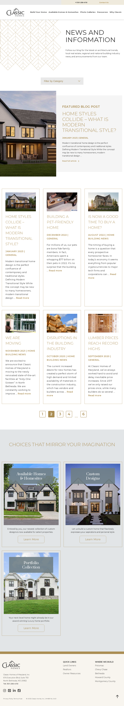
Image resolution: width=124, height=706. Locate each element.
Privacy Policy (8, 699)
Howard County (102, 677)
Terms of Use (18, 699)
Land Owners (69, 665)
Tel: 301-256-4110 (10, 684)
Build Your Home (38, 12)
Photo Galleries (88, 12)
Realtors (67, 669)
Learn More (31, 539)
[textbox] (62, 81)
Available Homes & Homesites (63, 12)
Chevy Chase (101, 669)
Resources (102, 12)
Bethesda (99, 673)
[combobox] (62, 81)
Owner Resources (71, 673)
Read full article (69, 161)
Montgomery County (105, 681)
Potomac (99, 665)
